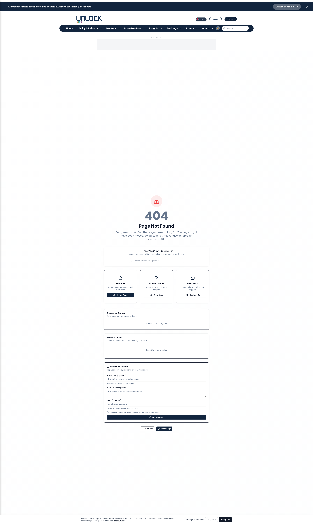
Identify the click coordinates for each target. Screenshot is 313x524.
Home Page (122, 295)
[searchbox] (235, 28)
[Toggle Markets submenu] (119, 28)
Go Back (149, 428)
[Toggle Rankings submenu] (180, 28)
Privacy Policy (119, 521)
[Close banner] (307, 6)
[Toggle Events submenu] (197, 28)
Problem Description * (116, 388)
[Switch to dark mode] (218, 28)
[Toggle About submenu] (212, 28)
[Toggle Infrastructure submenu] (144, 28)
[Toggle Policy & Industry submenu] (101, 28)
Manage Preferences (195, 519)
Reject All (212, 519)
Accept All (225, 519)
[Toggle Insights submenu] (161, 28)
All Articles (158, 295)
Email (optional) (114, 400)
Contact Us (195, 295)
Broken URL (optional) (116, 375)
